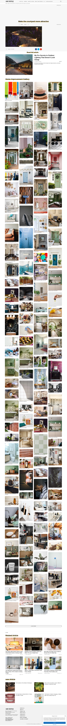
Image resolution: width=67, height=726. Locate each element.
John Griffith (9, 654)
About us (21, 709)
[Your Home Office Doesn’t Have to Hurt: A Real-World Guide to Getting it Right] (14, 644)
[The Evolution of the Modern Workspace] (10, 687)
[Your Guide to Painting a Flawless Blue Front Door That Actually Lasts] (53, 663)
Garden (25, 1)
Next (25, 24)
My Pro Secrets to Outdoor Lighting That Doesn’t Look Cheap (20, 3)
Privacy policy (22, 712)
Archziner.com (9, 1)
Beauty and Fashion (39, 1)
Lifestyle (21, 1)
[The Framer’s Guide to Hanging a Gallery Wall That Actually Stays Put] (39, 698)
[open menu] (61, 1)
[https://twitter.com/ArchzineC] (57, 712)
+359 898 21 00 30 (10, 717)
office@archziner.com (8, 720)
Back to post (11, 49)
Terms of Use (22, 711)
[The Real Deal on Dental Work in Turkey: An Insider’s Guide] (10, 698)
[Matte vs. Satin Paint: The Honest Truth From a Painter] (33, 663)
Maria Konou (38, 61)
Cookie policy (22, 714)
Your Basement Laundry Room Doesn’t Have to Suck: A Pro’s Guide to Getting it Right (13, 671)
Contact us (22, 708)
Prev (22, 24)
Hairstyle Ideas (31, 1)
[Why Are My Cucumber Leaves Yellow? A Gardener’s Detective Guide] (39, 687)
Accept (55, 722)
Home (6, 3)
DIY (44, 1)
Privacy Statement (23, 717)
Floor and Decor (49, 1)
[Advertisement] (33, 12)
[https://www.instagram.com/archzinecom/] (54, 712)
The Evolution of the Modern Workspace (24, 682)
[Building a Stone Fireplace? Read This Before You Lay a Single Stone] (33, 644)
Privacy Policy (54, 724)
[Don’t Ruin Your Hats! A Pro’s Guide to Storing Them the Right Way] (53, 644)
